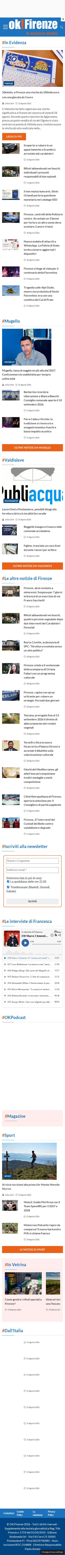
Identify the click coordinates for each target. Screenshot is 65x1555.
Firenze (9, 83)
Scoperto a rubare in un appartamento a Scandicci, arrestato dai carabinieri (40, 149)
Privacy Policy (51, 1513)
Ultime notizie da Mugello (32, 447)
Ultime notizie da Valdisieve (32, 565)
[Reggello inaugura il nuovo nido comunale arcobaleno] (11, 530)
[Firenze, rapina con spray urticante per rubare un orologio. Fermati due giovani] (11, 695)
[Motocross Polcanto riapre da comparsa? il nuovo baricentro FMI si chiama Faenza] (11, 1228)
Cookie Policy (20, 1513)
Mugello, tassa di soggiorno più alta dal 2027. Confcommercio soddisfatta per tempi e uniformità (29, 374)
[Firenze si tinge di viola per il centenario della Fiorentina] (11, 271)
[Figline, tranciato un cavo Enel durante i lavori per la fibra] (11, 549)
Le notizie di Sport (32, 1249)
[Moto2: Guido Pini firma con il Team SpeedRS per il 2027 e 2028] (11, 1205)
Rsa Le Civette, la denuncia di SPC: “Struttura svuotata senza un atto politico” (43, 646)
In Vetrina (15, 1264)
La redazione (37, 1513)
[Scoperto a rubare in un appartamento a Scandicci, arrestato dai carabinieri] (11, 148)
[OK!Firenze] (33, 26)
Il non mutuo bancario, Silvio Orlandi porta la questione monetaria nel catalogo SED (41, 195)
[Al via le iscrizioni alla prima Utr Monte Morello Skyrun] (32, 1161)
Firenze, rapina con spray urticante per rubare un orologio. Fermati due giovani (41, 696)
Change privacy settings (52, 1552)
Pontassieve (11, 501)
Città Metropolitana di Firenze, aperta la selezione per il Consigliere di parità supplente (43, 800)
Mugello (10, 362)
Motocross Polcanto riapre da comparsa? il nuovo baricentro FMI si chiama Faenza (42, 1229)
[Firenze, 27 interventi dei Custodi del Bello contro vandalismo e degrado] (11, 822)
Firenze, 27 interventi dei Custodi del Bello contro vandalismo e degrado (39, 823)
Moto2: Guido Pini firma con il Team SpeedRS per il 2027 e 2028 (42, 1206)
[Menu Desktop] (5, 27)
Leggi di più (14, 136)
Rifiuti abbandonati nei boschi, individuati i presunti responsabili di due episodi (42, 172)
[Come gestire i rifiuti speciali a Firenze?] (23, 1283)
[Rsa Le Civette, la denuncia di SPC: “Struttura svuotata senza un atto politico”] (11, 645)
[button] (61, 27)
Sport (8, 1176)
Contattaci (8, 1513)
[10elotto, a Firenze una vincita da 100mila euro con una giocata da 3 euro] (32, 68)
